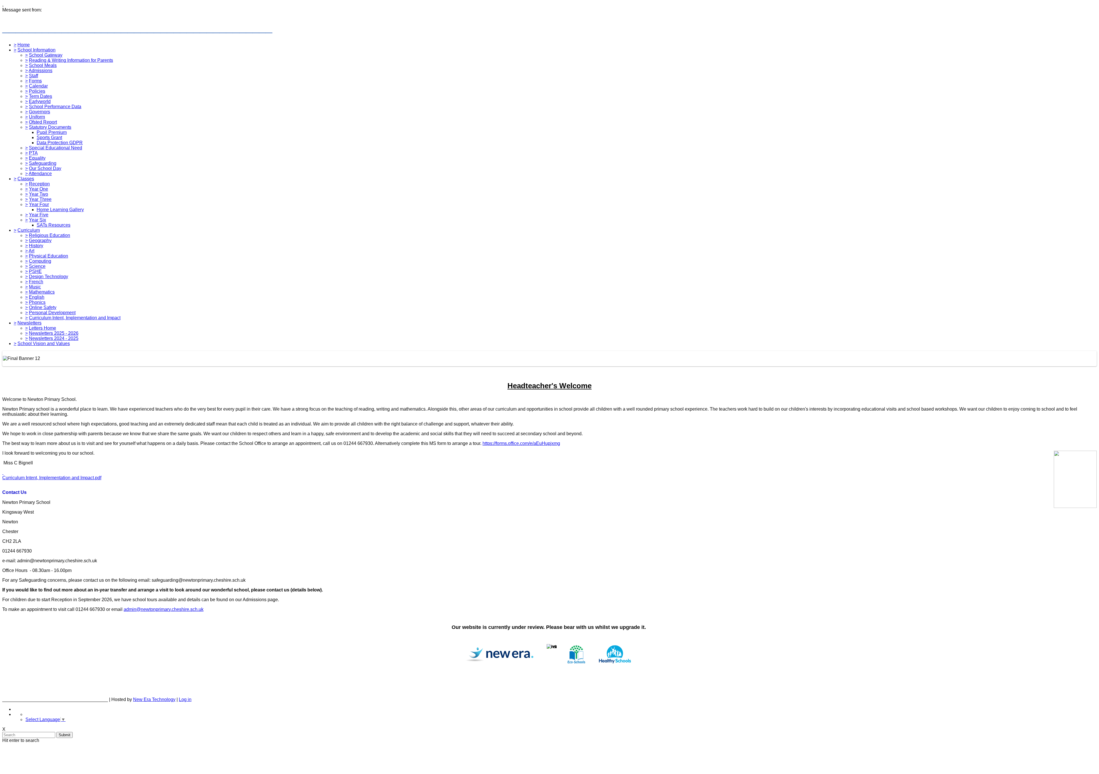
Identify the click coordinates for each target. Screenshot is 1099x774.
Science (37, 266)
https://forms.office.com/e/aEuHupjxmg (521, 443)
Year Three (40, 199)
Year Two (38, 194)
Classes (25, 178)
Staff (33, 75)
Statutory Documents (50, 127)
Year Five (38, 214)
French (36, 281)
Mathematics (42, 292)
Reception (39, 183)
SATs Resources (53, 225)
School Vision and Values (43, 343)
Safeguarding (42, 163)
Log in (185, 699)
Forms (35, 80)
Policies (37, 91)
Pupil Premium (52, 132)
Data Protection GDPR (60, 142)
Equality (37, 158)
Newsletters (29, 322)
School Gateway (45, 55)
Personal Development (52, 312)
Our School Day (45, 168)
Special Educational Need (55, 147)
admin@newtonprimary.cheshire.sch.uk (163, 609)
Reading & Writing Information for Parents (71, 60)
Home (23, 44)
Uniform (37, 116)
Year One (38, 189)
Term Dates (40, 96)
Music (35, 286)
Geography (40, 240)
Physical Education (48, 256)
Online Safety (42, 307)
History (36, 245)
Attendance (40, 173)
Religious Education (49, 235)
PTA (33, 153)
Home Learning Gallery (60, 209)
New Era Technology (154, 699)
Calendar (38, 86)
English (36, 297)
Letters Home (42, 328)
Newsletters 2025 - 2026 (53, 333)
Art (31, 250)
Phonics (37, 302)
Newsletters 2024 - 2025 (53, 338)
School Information (36, 49)
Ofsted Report (43, 122)
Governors (39, 111)
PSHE (35, 271)
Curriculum (28, 230)
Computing (40, 261)
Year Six (37, 219)
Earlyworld (40, 101)
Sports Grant (49, 137)
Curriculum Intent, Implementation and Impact (74, 317)
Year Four (39, 204)
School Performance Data (55, 106)
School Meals (43, 65)
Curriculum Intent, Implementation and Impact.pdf (51, 477)
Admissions (40, 70)
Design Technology (48, 276)
